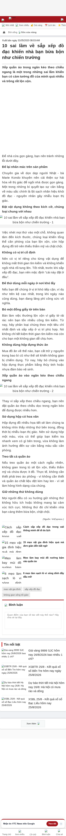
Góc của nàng (29, 32)
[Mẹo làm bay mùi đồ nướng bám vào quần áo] (11, 562)
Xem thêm (32, 723)
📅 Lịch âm (50, 25)
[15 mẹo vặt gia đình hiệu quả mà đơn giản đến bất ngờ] (11, 547)
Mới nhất (9, 25)
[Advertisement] (33, 116)
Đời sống (13, 32)
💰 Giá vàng (36, 25)
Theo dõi (52, 824)
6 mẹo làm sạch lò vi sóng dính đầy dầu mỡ (43, 575)
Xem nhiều (23, 25)
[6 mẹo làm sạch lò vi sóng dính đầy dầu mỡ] (11, 577)
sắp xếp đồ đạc (32, 589)
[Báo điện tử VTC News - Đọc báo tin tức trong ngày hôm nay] (19, 19)
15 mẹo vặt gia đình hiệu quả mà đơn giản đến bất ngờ (43, 544)
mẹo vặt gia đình (12, 589)
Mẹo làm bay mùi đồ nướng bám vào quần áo (43, 559)
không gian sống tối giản (16, 595)
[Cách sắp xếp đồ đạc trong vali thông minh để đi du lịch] (11, 531)
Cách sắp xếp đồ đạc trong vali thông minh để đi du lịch (43, 528)
